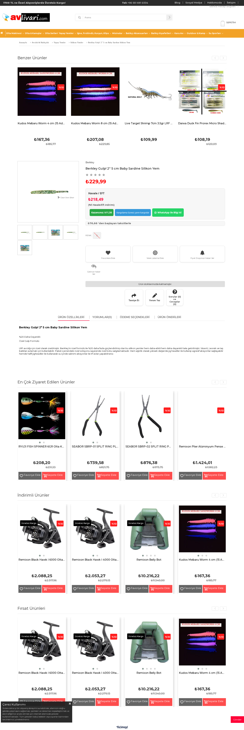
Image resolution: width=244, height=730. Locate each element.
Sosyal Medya (193, 2)
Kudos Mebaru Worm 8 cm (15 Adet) (95, 123)
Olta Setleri (51, 33)
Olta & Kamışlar (33, 33)
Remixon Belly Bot (148, 559)
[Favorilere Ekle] (20, 476)
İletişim (231, 2)
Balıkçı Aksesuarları (137, 33)
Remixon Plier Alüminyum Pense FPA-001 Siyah (202, 446)
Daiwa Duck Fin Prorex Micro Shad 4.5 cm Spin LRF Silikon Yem (202, 123)
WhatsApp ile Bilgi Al (169, 212)
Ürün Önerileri (169, 317)
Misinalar (117, 33)
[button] (40, 442)
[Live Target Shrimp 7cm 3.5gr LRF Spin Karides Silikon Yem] (149, 94)
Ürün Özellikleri (71, 317)
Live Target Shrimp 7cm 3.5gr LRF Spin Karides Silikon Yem (149, 123)
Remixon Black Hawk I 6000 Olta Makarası (41, 559)
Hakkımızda (214, 2)
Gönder (237, 719)
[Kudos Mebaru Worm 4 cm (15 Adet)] (42, 94)
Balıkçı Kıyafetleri (161, 33)
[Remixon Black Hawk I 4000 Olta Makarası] (95, 531)
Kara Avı (178, 33)
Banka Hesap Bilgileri (222, 6)
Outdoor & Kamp (196, 33)
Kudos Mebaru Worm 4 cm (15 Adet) (42, 123)
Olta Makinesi (14, 33)
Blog (177, 2)
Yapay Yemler (66, 33)
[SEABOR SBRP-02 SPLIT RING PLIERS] (148, 418)
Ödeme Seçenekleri (135, 317)
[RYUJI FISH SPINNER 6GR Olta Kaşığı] (41, 418)
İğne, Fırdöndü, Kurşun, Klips (93, 33)
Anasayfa (3, 33)
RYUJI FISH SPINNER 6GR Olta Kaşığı (41, 446)
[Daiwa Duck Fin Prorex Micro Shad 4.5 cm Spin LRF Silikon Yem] (202, 94)
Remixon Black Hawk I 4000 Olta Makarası (95, 559)
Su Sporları (215, 33)
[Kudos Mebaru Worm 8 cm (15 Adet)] (95, 94)
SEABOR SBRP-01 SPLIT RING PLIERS (95, 446)
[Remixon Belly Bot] (148, 531)
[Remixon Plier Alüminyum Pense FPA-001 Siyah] (202, 418)
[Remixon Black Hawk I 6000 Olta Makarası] (41, 531)
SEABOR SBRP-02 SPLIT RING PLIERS (148, 446)
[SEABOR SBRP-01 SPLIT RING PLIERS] (95, 418)
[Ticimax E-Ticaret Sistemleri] (122, 727)
